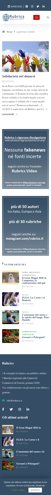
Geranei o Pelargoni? (33, 337)
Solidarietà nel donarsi (18, 76)
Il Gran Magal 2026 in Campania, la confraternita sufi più (34, 280)
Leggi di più (8, 114)
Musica (25, 295)
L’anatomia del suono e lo (30, 451)
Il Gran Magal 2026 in (28, 427)
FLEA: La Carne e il (27, 439)
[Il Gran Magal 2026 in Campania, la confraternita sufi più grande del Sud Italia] (10, 277)
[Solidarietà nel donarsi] (27, 6)
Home (10, 31)
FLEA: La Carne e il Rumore (33, 299)
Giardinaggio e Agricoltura (29, 333)
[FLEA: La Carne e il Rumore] (10, 299)
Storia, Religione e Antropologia (31, 273)
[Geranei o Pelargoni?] (10, 336)
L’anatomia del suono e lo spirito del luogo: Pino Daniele (35, 317)
